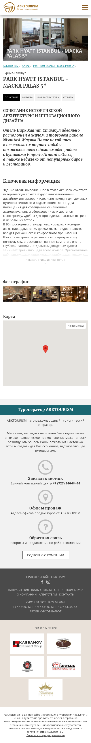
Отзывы (68, 97)
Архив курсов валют (45, 611)
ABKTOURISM (11, 65)
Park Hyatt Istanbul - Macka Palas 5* (53, 65)
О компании (27, 594)
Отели (26, 65)
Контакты (66, 594)
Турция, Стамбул (14, 73)
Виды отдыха (41, 590)
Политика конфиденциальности (46, 735)
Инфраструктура (48, 97)
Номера (27, 97)
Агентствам (48, 594)
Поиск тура (74, 590)
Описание (11, 97)
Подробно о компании (45, 555)
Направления (18, 590)
